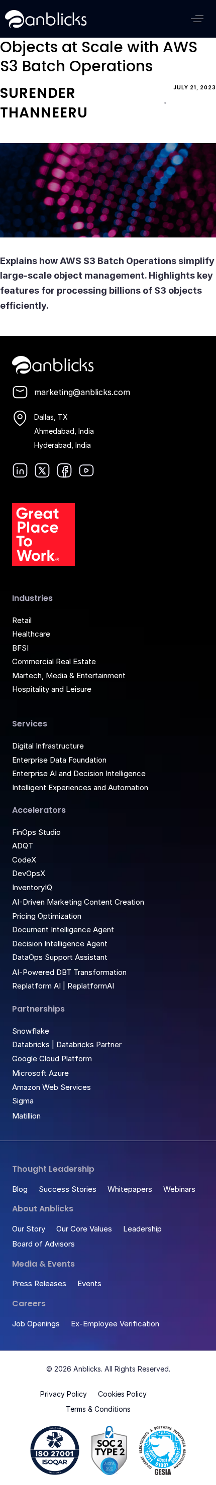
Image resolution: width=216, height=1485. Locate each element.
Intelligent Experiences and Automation (80, 787)
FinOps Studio (36, 832)
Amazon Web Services (51, 1087)
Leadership (142, 1228)
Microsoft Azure (40, 1073)
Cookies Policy (122, 1394)
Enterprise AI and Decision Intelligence (79, 773)
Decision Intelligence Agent (59, 943)
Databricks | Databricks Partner (67, 1044)
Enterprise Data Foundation (59, 760)
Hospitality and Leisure (51, 689)
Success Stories (67, 1189)
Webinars (179, 1189)
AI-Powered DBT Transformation (69, 972)
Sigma (23, 1100)
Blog (20, 1189)
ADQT (22, 845)
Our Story (28, 1228)
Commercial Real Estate (54, 661)
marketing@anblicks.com (82, 392)
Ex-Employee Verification (115, 1323)
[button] (197, 19)
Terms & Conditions (98, 1409)
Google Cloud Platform (52, 1058)
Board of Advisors (43, 1244)
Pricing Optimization (46, 916)
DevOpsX (28, 873)
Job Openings (36, 1323)
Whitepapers (129, 1189)
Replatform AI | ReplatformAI (63, 986)
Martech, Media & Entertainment (69, 675)
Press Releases (39, 1283)
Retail (22, 620)
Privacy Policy (63, 1394)
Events (89, 1283)
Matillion (26, 1116)
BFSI (20, 648)
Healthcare (31, 634)
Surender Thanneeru (44, 102)
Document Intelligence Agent (63, 929)
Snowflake (30, 1031)
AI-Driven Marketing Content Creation (78, 902)
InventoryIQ (32, 887)
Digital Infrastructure (48, 746)
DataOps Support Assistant (59, 957)
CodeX (24, 859)
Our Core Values (84, 1228)
